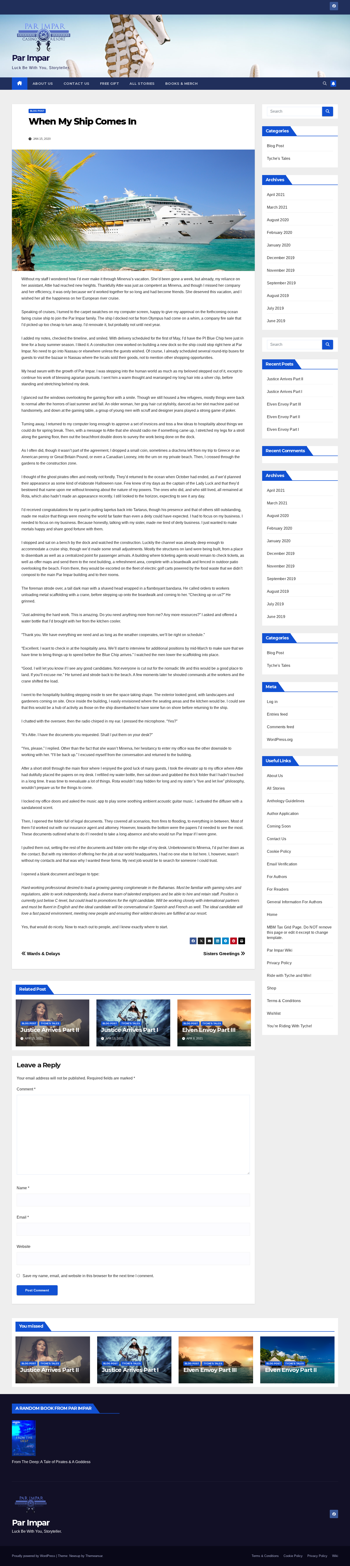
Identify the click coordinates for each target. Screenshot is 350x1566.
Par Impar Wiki (279, 950)
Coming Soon (279, 826)
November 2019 (281, 270)
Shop (271, 988)
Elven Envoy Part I (283, 429)
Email (23, 1217)
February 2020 (279, 233)
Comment (26, 1089)
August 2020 (278, 220)
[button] (325, 83)
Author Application (283, 814)
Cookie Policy (279, 851)
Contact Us (77, 83)
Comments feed (280, 727)
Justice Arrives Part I (129, 1029)
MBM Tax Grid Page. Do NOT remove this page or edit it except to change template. (299, 932)
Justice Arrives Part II (49, 1029)
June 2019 (276, 321)
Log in (272, 702)
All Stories (142, 83)
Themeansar (93, 1556)
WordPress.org (280, 740)
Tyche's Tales (50, 1023)
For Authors (277, 877)
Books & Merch (181, 83)
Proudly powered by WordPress (34, 1556)
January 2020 (278, 245)
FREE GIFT (109, 83)
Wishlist (274, 1013)
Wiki (335, 1556)
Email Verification (282, 864)
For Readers (278, 889)
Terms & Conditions (284, 1001)
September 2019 (281, 283)
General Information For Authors (294, 902)
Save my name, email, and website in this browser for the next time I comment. (88, 1276)
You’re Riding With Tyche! (289, 1026)
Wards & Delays (43, 953)
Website (23, 1247)
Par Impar (31, 58)
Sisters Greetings (222, 953)
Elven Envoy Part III (208, 1029)
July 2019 (275, 308)
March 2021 (277, 207)
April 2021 (276, 195)
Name (23, 1188)
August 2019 (278, 296)
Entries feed (277, 714)
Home (272, 915)
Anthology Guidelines (285, 801)
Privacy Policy (279, 963)
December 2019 (281, 258)
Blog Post (37, 111)
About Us (43, 83)
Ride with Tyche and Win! (289, 976)
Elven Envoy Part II (283, 417)
